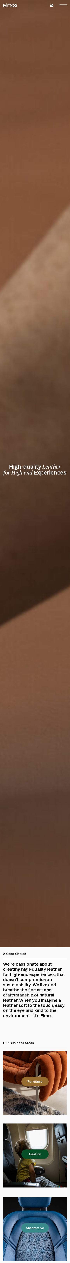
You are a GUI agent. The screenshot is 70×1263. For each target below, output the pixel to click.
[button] (35, 1081)
